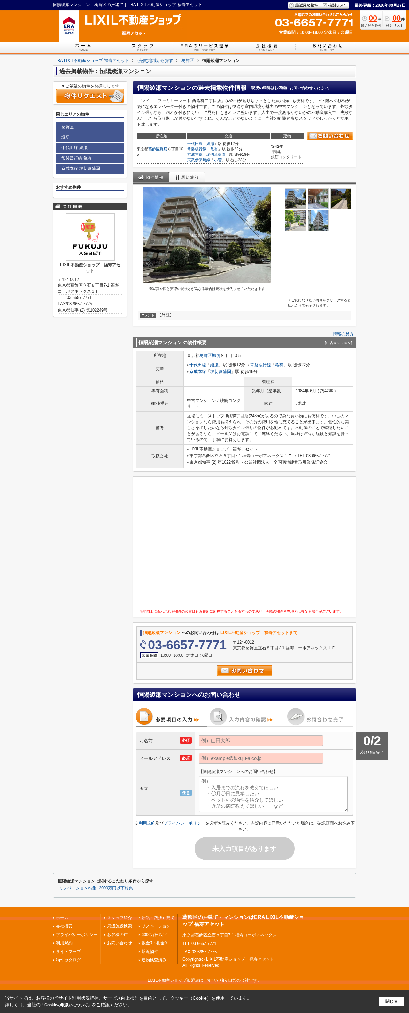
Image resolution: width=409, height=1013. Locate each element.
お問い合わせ (119, 943)
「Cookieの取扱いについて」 (66, 1005)
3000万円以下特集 (116, 888)
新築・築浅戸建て (158, 917)
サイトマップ (68, 951)
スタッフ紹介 (119, 917)
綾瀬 (210, 143)
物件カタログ (68, 959)
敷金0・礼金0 (154, 943)
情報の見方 (343, 333)
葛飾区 (154, 149)
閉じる (391, 1001)
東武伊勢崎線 (198, 160)
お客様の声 (117, 934)
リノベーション (156, 926)
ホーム (62, 917)
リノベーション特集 (77, 888)
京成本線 (195, 154)
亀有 (214, 149)
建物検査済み (154, 959)
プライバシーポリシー (184, 823)
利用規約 (147, 823)
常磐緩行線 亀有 (76, 158)
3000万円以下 (154, 934)
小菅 (218, 160)
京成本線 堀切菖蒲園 (80, 168)
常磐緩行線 (196, 149)
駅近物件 (150, 951)
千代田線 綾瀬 (74, 147)
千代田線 (195, 143)
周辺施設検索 (119, 926)
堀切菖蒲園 (216, 154)
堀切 (163, 149)
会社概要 (64, 926)
